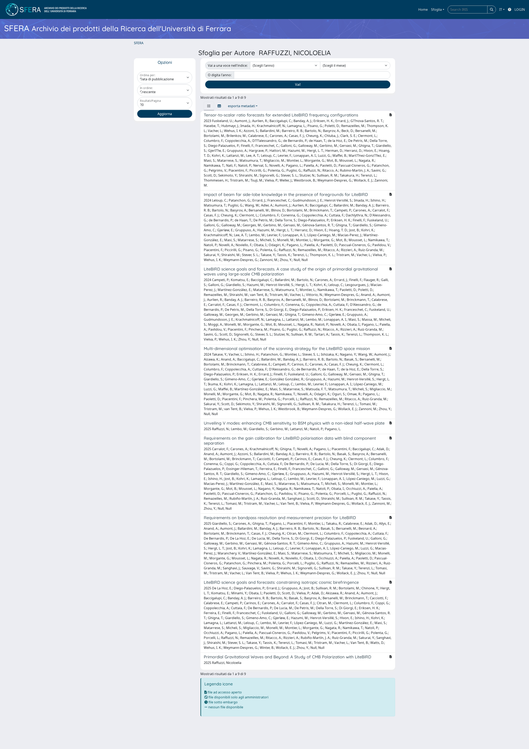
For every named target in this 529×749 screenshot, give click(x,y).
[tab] (209, 106)
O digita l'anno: (219, 75)
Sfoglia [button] (436, 9)
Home (423, 9)
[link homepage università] (46, 9)
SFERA (138, 43)
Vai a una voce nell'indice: (228, 65)
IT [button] (500, 9)
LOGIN (520, 9)
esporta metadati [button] (241, 106)
